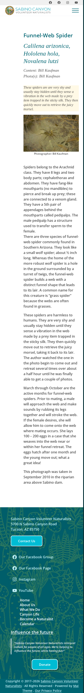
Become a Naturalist (36, 619)
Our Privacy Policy (48, 690)
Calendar (27, 624)
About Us (27, 604)
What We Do (30, 609)
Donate (45, 664)
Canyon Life (29, 614)
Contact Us (26, 541)
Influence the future (32, 632)
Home (25, 600)
